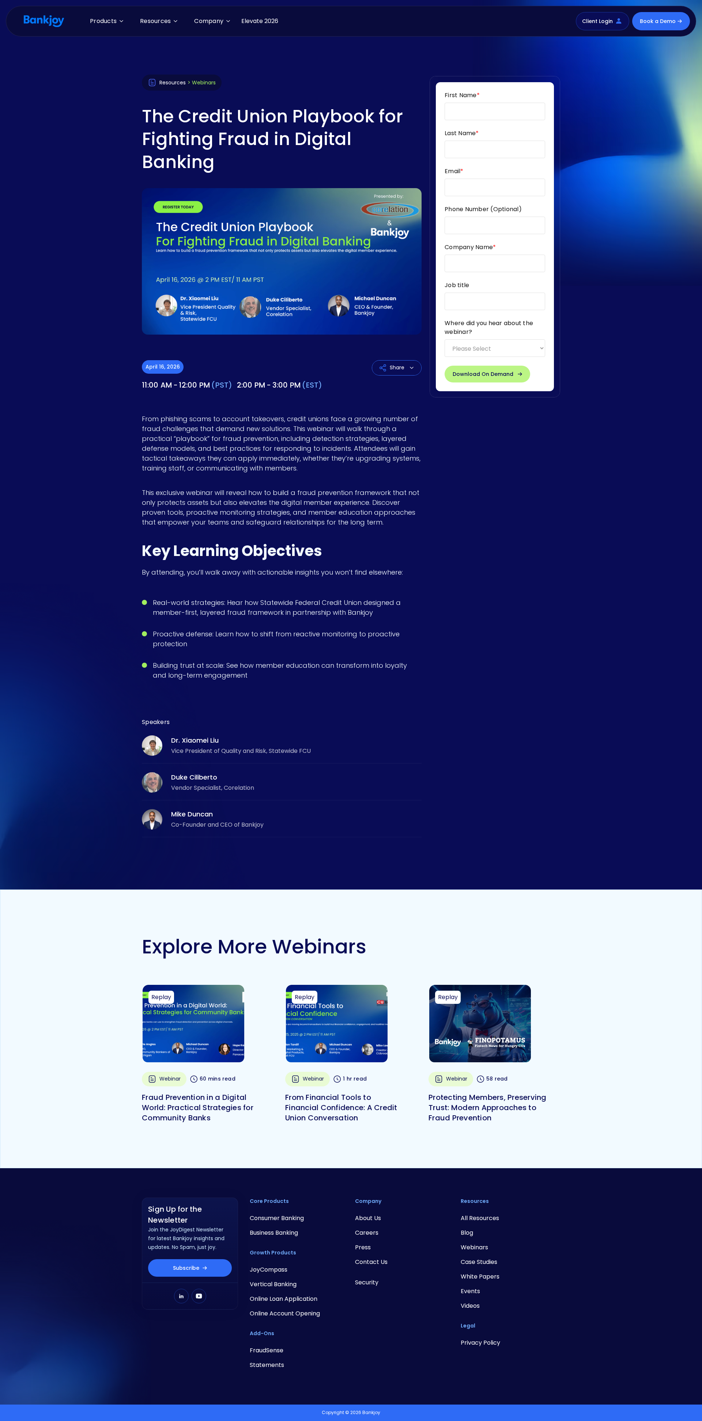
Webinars (474, 1247)
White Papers (480, 1276)
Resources (155, 21)
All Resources (480, 1218)
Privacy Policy (480, 1342)
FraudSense (266, 1350)
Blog (467, 1232)
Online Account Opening (285, 1313)
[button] (105, 21)
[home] (44, 21)
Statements (267, 1365)
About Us (368, 1218)
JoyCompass (268, 1269)
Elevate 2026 (259, 21)
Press (363, 1247)
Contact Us (371, 1262)
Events (470, 1291)
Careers (366, 1232)
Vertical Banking (273, 1284)
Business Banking (274, 1232)
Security (366, 1282)
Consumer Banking (277, 1218)
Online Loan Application (283, 1299)
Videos (470, 1306)
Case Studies (479, 1262)
